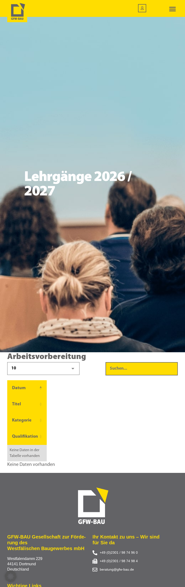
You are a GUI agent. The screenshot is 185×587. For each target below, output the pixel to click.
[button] (172, 9)
